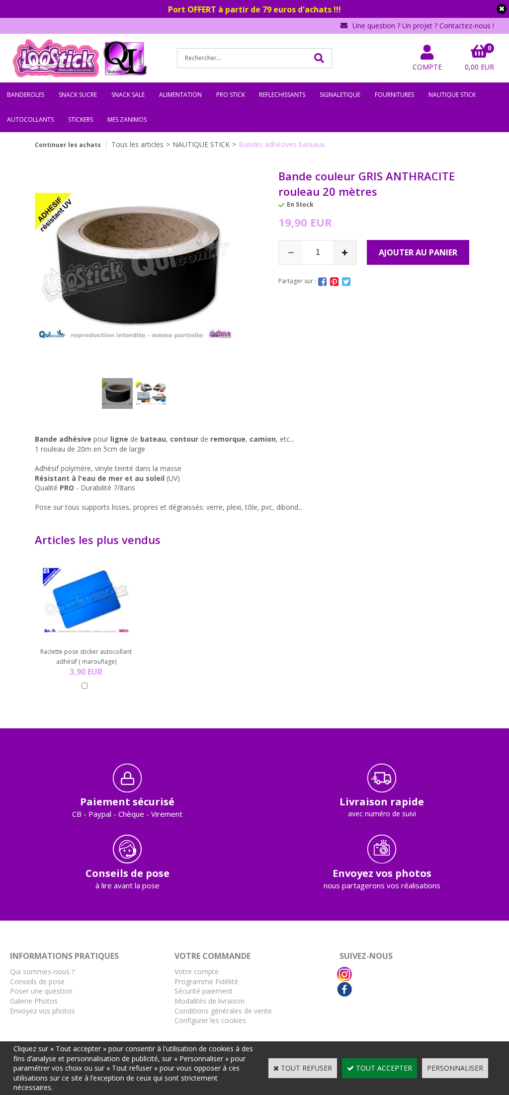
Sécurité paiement (203, 991)
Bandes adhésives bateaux (282, 144)
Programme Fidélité (206, 981)
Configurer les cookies (210, 1020)
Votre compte (196, 971)
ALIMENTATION (180, 94)
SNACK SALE (128, 94)
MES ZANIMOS (127, 119)
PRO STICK (230, 94)
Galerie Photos (34, 1001)
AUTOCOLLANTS (30, 119)
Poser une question (41, 991)
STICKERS (80, 119)
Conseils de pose (37, 981)
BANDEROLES (25, 94)
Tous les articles (137, 144)
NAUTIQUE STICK (452, 94)
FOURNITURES (394, 94)
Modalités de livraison (209, 1001)
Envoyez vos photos (42, 1011)
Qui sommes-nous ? (42, 971)
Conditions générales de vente (223, 1011)
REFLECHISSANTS (282, 94)
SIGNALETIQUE (340, 94)
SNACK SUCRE (78, 94)
